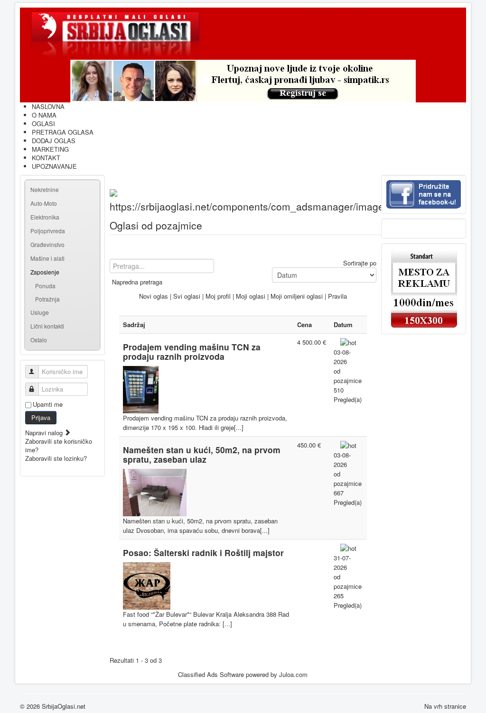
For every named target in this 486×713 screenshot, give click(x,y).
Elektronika (44, 217)
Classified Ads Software (211, 674)
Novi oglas (153, 296)
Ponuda (45, 286)
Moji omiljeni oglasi (297, 296)
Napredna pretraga (137, 281)
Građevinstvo (47, 244)
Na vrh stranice (445, 706)
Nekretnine (44, 189)
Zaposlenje (44, 272)
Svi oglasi (186, 296)
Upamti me (48, 404)
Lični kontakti (47, 326)
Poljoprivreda (47, 231)
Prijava (40, 417)
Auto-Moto (43, 203)
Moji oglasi (250, 296)
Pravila (337, 296)
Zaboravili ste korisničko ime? (58, 445)
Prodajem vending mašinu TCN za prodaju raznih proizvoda (192, 351)
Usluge (39, 312)
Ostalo (38, 340)
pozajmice (348, 380)
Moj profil (218, 296)
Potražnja (47, 299)
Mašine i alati (47, 258)
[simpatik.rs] (243, 81)
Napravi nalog (45, 432)
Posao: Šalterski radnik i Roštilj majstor (203, 552)
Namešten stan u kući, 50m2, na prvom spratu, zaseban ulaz (201, 454)
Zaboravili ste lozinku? (56, 458)
